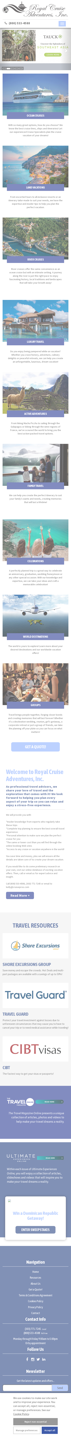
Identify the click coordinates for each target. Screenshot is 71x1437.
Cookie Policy (21, 1414)
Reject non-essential (35, 1421)
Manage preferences (27, 1430)
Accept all (49, 1430)
